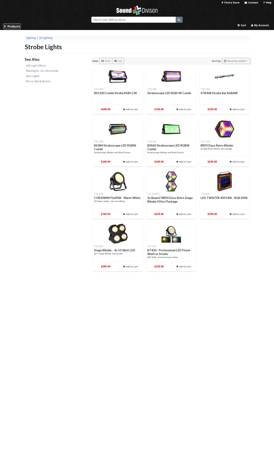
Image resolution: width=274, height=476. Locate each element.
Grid (107, 61)
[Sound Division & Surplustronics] (137, 10)
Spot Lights (32, 76)
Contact (253, 2)
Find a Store (231, 2)
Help (268, 2)
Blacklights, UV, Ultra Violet (42, 71)
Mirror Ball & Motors (38, 81)
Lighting (31, 38)
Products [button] (13, 26)
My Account (261, 25)
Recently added (236, 61)
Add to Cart (131, 109)
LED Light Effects (36, 65)
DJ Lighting (45, 38)
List (119, 61)
